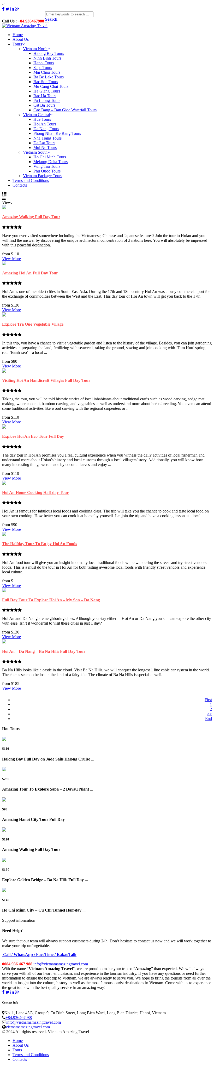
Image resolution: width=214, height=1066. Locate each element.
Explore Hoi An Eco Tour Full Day (33, 436)
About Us (21, 39)
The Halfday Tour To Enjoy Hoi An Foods (39, 543)
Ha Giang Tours (46, 91)
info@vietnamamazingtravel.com (60, 964)
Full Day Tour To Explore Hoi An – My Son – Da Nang (51, 600)
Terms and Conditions (31, 180)
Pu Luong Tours (46, 100)
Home (18, 34)
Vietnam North (35, 49)
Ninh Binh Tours (47, 58)
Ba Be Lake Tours (48, 77)
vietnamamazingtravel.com (28, 1027)
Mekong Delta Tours (50, 161)
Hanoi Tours (43, 63)
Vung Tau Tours (46, 166)
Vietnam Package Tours (42, 176)
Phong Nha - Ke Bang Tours (57, 133)
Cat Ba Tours (44, 105)
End (208, 718)
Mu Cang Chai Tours (50, 86)
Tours (17, 44)
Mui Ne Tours (45, 147)
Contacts (20, 185)
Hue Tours (42, 119)
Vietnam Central (36, 114)
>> (209, 714)
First (208, 700)
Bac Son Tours (45, 81)
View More (11, 258)
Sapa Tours (42, 67)
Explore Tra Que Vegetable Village (32, 324)
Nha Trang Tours (47, 138)
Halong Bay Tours (48, 53)
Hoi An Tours (44, 124)
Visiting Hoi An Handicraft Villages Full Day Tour (46, 380)
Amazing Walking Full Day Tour (31, 217)
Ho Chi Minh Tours (49, 157)
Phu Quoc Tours (47, 171)
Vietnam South (35, 152)
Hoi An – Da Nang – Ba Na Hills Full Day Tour (43, 651)
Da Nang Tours (46, 128)
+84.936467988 (18, 1017)
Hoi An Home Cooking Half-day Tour (35, 492)
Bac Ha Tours (44, 96)
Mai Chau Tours (46, 72)
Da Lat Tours (44, 143)
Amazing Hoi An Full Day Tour (30, 273)
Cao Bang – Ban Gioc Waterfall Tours (65, 110)
